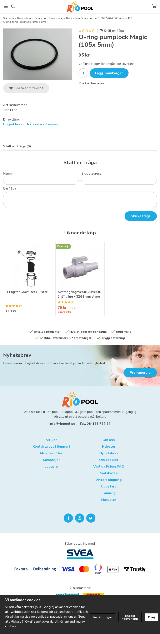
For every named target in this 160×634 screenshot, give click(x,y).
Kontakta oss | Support (51, 446)
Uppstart (108, 486)
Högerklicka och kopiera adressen (30, 124)
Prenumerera (140, 372)
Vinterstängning (109, 480)
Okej (151, 617)
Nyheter (108, 446)
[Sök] (13, 6)
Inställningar (102, 617)
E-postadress (91, 173)
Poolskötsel (109, 473)
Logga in (51, 466)
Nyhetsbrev (17, 355)
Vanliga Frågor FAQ (108, 466)
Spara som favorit (28, 88)
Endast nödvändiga (130, 617)
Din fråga (9, 188)
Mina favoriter (51, 453)
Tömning (109, 493)
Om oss (108, 440)
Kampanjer (51, 460)
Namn (7, 173)
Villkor (51, 440)
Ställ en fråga (114, 30)
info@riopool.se (62, 423)
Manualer (108, 499)
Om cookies (108, 460)
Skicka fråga (141, 216)
